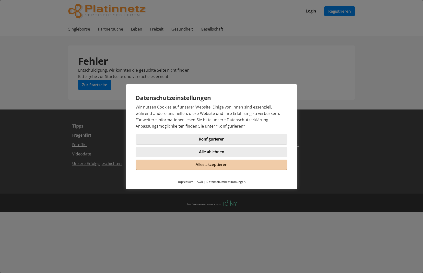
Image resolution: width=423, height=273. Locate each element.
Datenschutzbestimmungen (226, 182)
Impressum (185, 182)
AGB (200, 182)
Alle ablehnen (211, 151)
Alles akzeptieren (211, 164)
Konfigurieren (230, 126)
